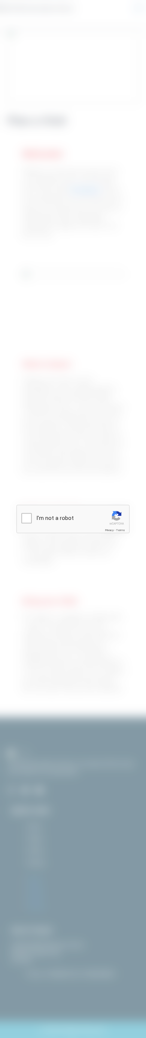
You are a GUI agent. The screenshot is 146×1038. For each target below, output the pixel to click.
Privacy (109, 530)
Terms (120, 530)
